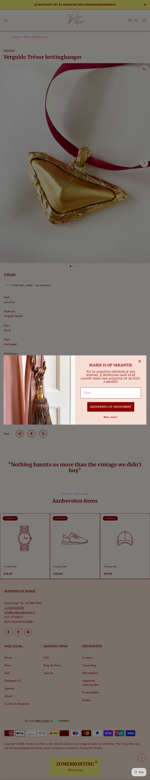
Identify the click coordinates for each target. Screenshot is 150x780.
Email (87, 392)
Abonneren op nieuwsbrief (111, 407)
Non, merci (111, 417)
